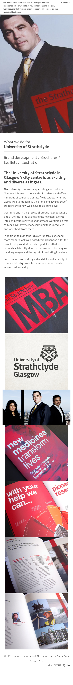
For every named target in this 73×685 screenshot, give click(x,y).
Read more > (17, 12)
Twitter (63, 665)
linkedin (68, 665)
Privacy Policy (63, 656)
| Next (40, 661)
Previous (34, 661)
